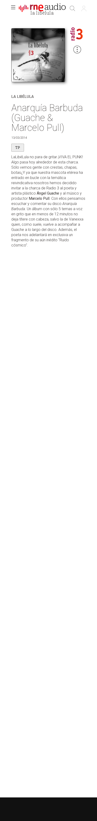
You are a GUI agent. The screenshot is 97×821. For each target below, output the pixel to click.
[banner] (42, 8)
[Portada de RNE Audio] (42, 8)
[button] (13, 8)
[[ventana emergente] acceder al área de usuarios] (83, 8)
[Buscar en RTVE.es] (72, 8)
